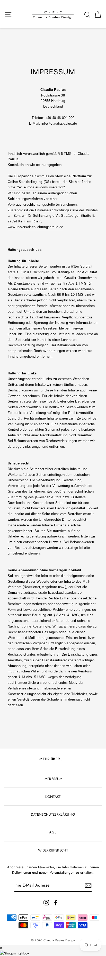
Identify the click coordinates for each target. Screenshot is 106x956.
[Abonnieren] (88, 885)
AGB (53, 832)
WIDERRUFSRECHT (53, 850)
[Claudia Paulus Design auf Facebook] (56, 902)
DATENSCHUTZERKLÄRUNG (53, 814)
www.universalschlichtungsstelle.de (35, 227)
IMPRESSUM (52, 778)
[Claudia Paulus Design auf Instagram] (46, 902)
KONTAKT (52, 796)
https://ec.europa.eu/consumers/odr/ (36, 187)
